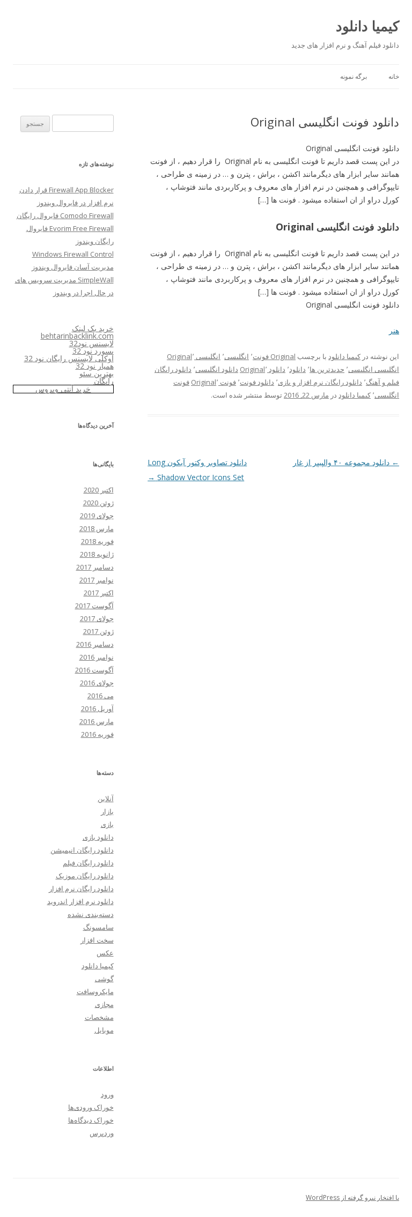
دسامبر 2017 (95, 567)
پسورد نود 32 (93, 351)
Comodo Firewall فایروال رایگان (65, 215)
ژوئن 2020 (98, 502)
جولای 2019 (97, 515)
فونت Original (213, 382)
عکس (105, 953)
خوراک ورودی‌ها (91, 1107)
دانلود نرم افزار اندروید (80, 901)
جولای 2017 (97, 618)
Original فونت (274, 356)
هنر (394, 330)
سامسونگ (98, 927)
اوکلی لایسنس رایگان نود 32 (69, 358)
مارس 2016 (96, 721)
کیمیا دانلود (367, 25)
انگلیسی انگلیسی (373, 369)
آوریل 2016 (97, 708)
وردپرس (102, 1133)
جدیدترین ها (327, 369)
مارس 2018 (96, 528)
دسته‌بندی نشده (91, 914)
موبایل (104, 1030)
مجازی (104, 1004)
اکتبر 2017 (99, 593)
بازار (107, 811)
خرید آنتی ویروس (63, 389)
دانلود (297, 369)
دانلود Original (262, 369)
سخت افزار (97, 940)
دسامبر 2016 (95, 644)
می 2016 (100, 695)
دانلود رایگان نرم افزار (81, 888)
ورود (107, 1094)
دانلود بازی (98, 837)
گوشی (104, 978)
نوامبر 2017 (96, 580)
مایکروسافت (95, 991)
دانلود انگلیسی (216, 369)
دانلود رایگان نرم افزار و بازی (320, 382)
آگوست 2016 (94, 670)
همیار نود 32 (95, 366)
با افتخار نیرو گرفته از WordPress (352, 1197)
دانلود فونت (257, 382)
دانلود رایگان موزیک (85, 875)
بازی (107, 824)
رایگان (104, 381)
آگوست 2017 (94, 605)
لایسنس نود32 (91, 343)
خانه (393, 76)
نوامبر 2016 (96, 657)
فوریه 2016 (97, 734)
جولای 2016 (97, 683)
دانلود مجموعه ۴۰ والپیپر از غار (346, 462)
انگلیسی (236, 356)
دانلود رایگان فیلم (88, 863)
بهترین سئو (96, 373)
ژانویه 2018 (97, 554)
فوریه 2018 (97, 541)
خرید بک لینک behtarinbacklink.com (77, 332)
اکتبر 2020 (99, 490)
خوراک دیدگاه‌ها (91, 1120)
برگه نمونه (353, 76)
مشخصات (99, 1017)
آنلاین (106, 798)
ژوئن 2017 (98, 631)
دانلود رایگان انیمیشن (82, 850)
